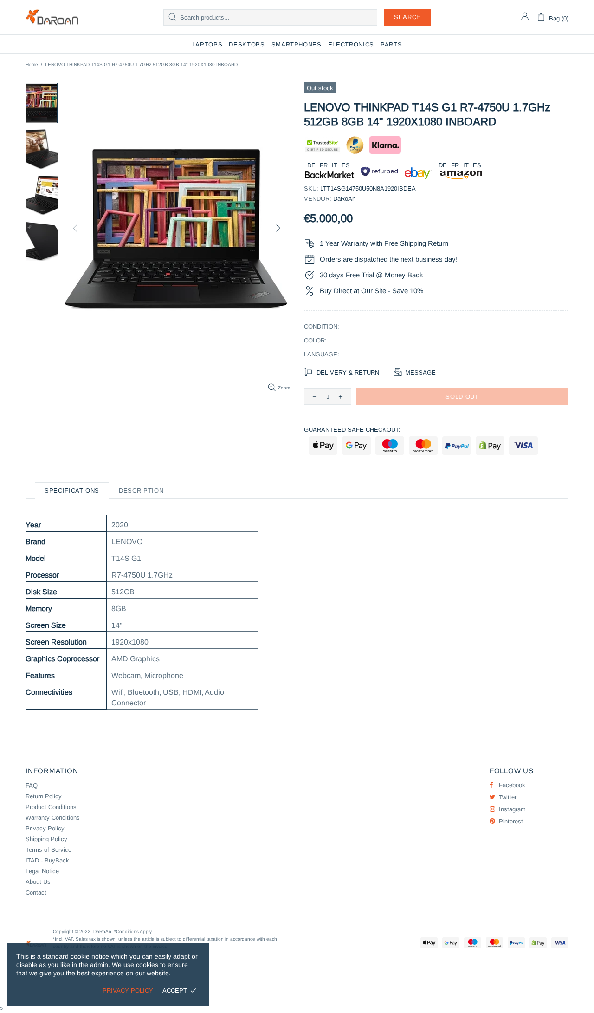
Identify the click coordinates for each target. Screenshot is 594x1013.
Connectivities (49, 692)
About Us (38, 881)
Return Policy (44, 796)
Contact (36, 892)
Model (36, 558)
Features (40, 675)
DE (311, 165)
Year (33, 525)
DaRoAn (52, 17)
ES (346, 165)
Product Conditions (51, 806)
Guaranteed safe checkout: (352, 429)
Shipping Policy (46, 838)
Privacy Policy (45, 828)
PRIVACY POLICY (128, 990)
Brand (35, 542)
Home (32, 64)
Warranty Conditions (53, 817)
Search (407, 16)
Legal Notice (42, 871)
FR (324, 165)
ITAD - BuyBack (47, 860)
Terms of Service (48, 849)
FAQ (32, 785)
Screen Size (46, 625)
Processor (42, 575)
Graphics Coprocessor (62, 659)
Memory (39, 608)
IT (334, 165)
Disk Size (41, 592)
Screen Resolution (56, 642)
